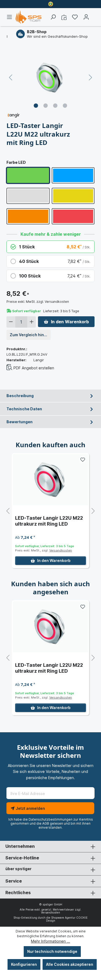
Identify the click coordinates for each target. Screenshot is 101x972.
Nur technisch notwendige (52, 951)
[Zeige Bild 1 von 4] (36, 105)
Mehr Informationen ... (50, 941)
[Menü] (11, 17)
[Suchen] (53, 17)
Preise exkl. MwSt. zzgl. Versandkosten (37, 302)
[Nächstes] (90, 77)
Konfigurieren (24, 964)
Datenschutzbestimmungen (50, 819)
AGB (45, 823)
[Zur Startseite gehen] (28, 17)
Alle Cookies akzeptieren (69, 964)
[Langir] (13, 115)
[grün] (28, 175)
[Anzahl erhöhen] (31, 322)
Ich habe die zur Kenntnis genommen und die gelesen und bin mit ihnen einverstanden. (50, 823)
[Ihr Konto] (86, 17)
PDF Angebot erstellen (33, 368)
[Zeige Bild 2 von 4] (45, 105)
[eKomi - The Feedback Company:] (50, 3)
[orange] (28, 216)
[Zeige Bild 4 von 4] (65, 105)
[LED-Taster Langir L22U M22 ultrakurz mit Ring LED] (50, 479)
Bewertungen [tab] (19, 421)
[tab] (50, 396)
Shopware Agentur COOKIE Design (67, 919)
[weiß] (28, 196)
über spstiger (18, 868)
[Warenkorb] (93, 15)
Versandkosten (60, 550)
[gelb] (73, 196)
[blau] (73, 175)
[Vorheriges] (10, 77)
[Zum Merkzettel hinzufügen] (82, 459)
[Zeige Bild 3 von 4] (55, 105)
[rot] (73, 216)
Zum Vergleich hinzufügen (30, 334)
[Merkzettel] (75, 17)
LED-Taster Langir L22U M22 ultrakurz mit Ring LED (49, 521)
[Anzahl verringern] (10, 322)
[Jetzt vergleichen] (64, 17)
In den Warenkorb (70, 321)
